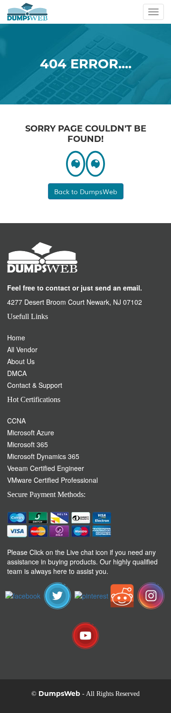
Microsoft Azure (30, 432)
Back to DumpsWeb (85, 191)
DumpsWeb (59, 693)
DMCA (17, 373)
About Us (21, 361)
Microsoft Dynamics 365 (43, 456)
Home (16, 337)
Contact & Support (34, 385)
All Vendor (22, 349)
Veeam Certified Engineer (45, 468)
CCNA (16, 420)
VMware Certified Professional (52, 480)
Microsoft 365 (27, 444)
